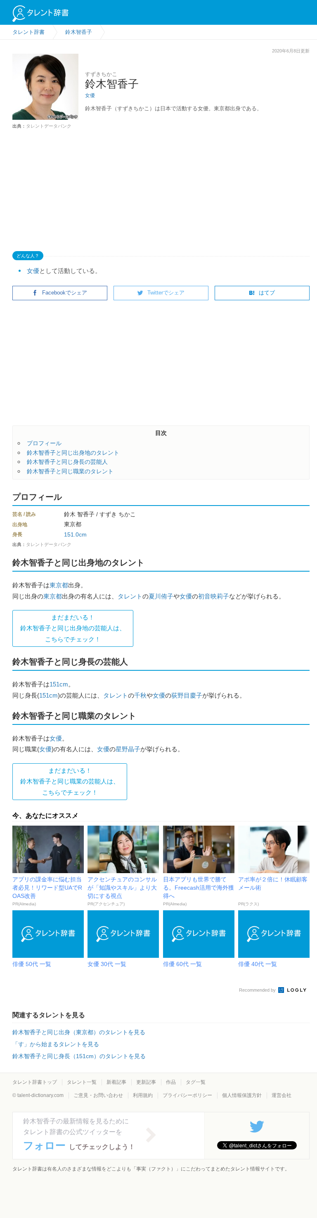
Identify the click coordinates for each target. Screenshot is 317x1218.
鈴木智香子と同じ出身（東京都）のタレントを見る (78, 1032)
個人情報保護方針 (242, 1095)
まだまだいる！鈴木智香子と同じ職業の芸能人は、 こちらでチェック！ (69, 781)
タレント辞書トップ (34, 1082)
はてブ (267, 293)
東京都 (59, 585)
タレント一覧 (82, 1082)
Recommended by (258, 990)
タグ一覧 (196, 1082)
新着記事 (116, 1082)
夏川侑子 (161, 596)
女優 (90, 95)
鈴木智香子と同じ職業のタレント (70, 471)
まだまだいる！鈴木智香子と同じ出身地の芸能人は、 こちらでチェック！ (72, 628)
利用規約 (143, 1095)
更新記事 (146, 1082)
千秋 (140, 695)
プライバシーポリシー (187, 1095)
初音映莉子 (213, 596)
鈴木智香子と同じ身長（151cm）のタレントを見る (79, 1056)
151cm (59, 684)
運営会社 (281, 1095)
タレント (130, 596)
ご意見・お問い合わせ (98, 1095)
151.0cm (75, 534)
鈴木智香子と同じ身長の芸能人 (67, 461)
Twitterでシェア (166, 293)
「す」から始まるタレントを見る (55, 1044)
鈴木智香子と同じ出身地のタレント (73, 452)
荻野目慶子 (186, 695)
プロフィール (44, 443)
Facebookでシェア (64, 293)
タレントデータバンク (48, 125)
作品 (171, 1082)
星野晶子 (128, 749)
